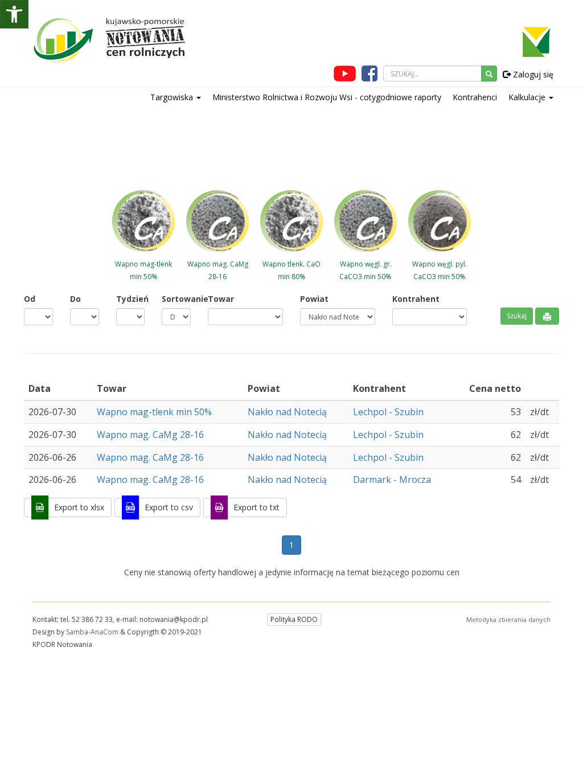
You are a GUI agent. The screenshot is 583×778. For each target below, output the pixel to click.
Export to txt (256, 507)
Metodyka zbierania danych (508, 619)
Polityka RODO (294, 619)
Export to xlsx (79, 507)
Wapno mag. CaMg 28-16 (151, 434)
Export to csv (169, 507)
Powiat (314, 298)
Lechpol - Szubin (388, 412)
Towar (221, 298)
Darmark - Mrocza (392, 479)
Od (29, 298)
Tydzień (130, 298)
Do (75, 298)
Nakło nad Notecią (287, 412)
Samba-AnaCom (92, 632)
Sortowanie (176, 298)
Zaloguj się (532, 74)
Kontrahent (416, 298)
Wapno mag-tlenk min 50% (155, 412)
